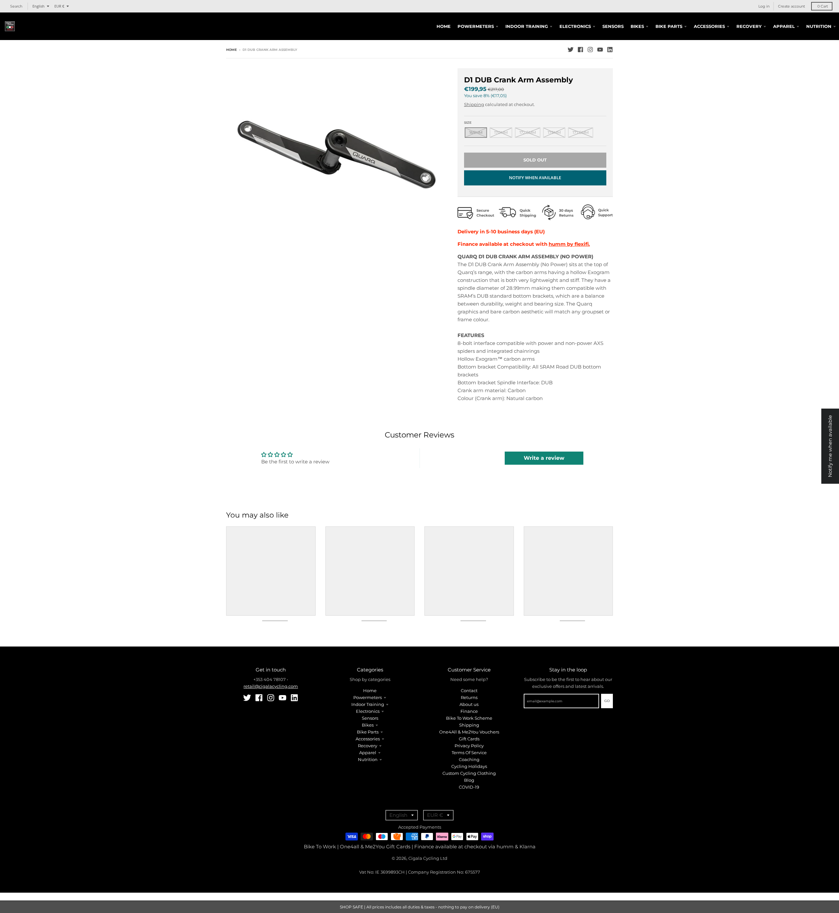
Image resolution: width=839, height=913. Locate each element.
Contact (469, 690)
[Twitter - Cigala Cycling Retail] (571, 50)
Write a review (544, 458)
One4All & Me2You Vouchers (469, 731)
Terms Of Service (469, 752)
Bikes (368, 725)
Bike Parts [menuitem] (668, 26)
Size (468, 122)
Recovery (367, 745)
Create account (791, 6)
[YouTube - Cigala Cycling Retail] (600, 50)
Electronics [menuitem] (575, 26)
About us (468, 704)
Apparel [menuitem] (784, 26)
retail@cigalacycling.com (271, 686)
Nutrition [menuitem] (818, 26)
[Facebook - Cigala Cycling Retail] (580, 50)
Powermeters (367, 697)
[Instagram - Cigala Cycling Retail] (590, 50)
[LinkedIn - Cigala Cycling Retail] (610, 50)
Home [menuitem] (444, 26)
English (38, 6)
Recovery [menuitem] (749, 26)
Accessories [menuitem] (709, 26)
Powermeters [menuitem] (476, 26)
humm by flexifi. (569, 244)
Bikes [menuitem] (637, 26)
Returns (469, 697)
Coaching (469, 759)
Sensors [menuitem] (613, 26)
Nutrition (368, 759)
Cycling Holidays (469, 766)
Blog (469, 780)
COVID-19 (469, 787)
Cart (822, 6)
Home (231, 50)
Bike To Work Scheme (469, 718)
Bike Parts (368, 731)
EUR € (59, 6)
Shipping (474, 104)
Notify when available (535, 177)
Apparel (367, 752)
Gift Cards (469, 738)
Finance (469, 711)
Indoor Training (367, 704)
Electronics (368, 711)
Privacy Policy (469, 745)
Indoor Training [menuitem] (526, 26)
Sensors (370, 718)
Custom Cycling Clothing (469, 773)
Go (607, 701)
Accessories (368, 738)
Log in (764, 6)
